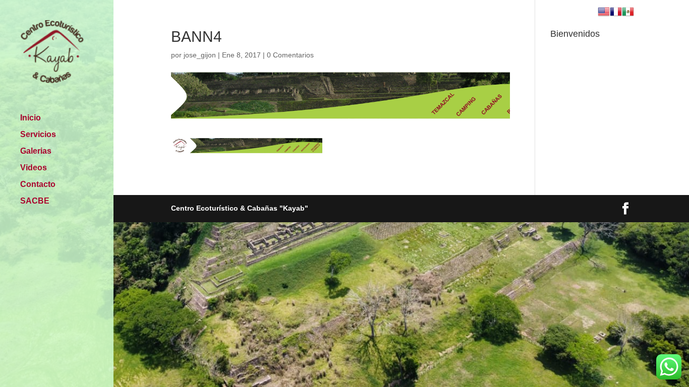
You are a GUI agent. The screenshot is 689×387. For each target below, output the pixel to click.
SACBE (34, 201)
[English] (604, 13)
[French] (616, 13)
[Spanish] (628, 13)
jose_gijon (200, 55)
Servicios (38, 135)
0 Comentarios (290, 55)
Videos (33, 168)
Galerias (35, 151)
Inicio (30, 118)
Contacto (37, 184)
